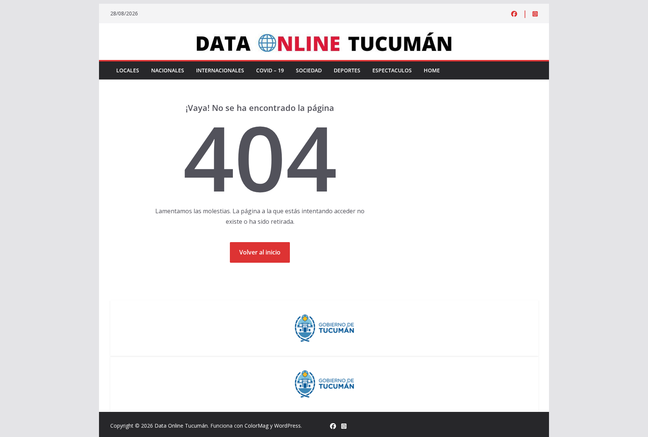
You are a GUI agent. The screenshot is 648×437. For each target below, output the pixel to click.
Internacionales (220, 70)
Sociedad (309, 70)
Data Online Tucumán (181, 425)
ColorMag (256, 425)
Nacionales (167, 70)
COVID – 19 (270, 70)
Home (432, 70)
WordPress (287, 425)
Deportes (347, 70)
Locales (127, 70)
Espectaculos (392, 70)
